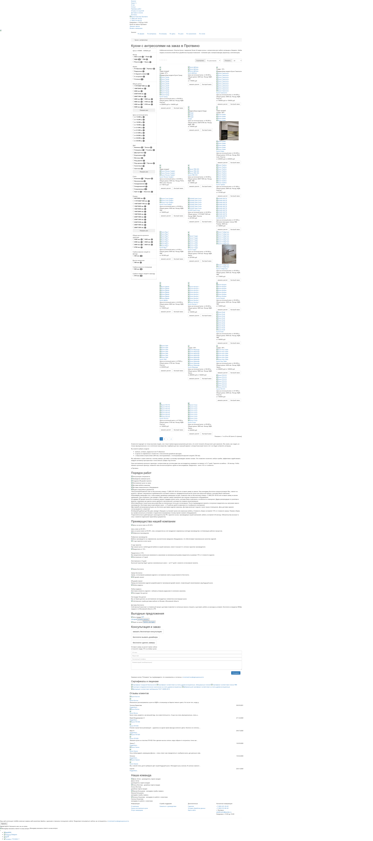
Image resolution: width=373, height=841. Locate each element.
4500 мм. (138, 104)
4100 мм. (148, 102)
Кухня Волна (134, 713)
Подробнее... (134, 707)
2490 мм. (138, 242)
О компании (135, 806)
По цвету (172, 34)
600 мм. (138, 269)
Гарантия (191, 806)
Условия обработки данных (196, 808)
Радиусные (139, 71)
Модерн (148, 178)
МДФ (137, 59)
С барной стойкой (141, 74)
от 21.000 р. (139, 127)
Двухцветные (139, 153)
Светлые (138, 168)
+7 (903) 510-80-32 (136, 20)
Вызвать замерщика (136, 28)
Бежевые (138, 147)
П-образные (139, 69)
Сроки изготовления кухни (139, 808)
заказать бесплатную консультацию (147, 631)
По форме (141, 34)
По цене (180, 34)
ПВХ (144, 59)
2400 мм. (148, 239)
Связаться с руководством (168, 806)
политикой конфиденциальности (193, 677)
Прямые (150, 69)
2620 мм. (148, 244)
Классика (138, 178)
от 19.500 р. (139, 125)
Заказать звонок (135, 26)
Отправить (235, 673)
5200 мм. (138, 107)
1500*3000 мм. (140, 206)
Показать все (144, 110)
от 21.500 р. (139, 130)
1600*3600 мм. (140, 209)
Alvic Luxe (138, 57)
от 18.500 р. (139, 122)
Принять (4, 824)
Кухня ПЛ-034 (134, 726)
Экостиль (148, 192)
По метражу (163, 34)
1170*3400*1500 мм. (141, 86)
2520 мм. (148, 242)
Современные (140, 189)
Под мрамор (139, 163)
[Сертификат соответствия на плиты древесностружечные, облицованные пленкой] (184, 684)
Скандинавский (140, 186)
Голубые (150, 150)
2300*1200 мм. (140, 219)
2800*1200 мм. (140, 227)
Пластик (138, 62)
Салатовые (139, 166)
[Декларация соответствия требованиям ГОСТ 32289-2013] (150, 689)
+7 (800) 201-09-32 (136, 18)
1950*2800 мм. (140, 211)
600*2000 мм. (139, 198)
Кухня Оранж (134, 764)
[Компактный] (165, 60)
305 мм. (138, 256)
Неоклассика (139, 181)
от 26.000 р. (139, 138)
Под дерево (139, 161)
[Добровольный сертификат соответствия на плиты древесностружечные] (206, 687)
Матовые (138, 158)
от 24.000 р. (139, 135)
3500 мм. (148, 99)
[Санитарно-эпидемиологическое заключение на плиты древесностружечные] (156, 687)
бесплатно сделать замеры (144, 642)
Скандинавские (140, 184)
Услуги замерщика (137, 810)
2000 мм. (138, 91)
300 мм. (137, 262)
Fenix (148, 57)
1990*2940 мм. (140, 88)
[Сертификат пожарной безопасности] (144, 684)
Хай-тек (137, 192)
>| (171, 439)
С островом (139, 76)
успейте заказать (143, 619)
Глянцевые (139, 150)
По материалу (151, 34)
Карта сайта (192, 810)
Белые (148, 147)
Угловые (138, 79)
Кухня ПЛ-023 (134, 738)
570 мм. (138, 276)
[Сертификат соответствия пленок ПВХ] (224, 684)
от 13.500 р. (139, 117)
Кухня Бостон (134, 700)
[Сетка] (161, 60)
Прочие (150, 163)
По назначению (191, 34)
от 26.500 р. (139, 141)
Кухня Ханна (134, 751)
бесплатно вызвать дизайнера (145, 637)
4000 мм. (138, 102)
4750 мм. (148, 104)
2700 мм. (138, 247)
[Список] (163, 60)
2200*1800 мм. (140, 217)
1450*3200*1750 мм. (141, 204)
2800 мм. (138, 99)
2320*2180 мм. (140, 94)
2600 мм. (138, 244)
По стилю (202, 34)
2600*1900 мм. (140, 96)
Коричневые (139, 155)
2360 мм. (138, 239)
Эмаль (147, 62)
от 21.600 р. (139, 133)
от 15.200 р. (139, 119)
